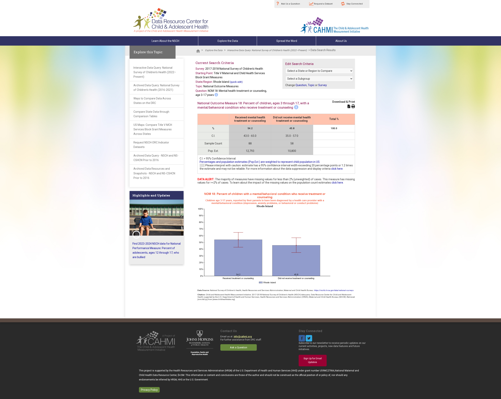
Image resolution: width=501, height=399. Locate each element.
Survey (322, 85)
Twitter (309, 338)
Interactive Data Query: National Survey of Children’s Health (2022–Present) (267, 50)
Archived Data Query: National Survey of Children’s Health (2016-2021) (156, 87)
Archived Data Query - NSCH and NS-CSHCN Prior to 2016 (155, 158)
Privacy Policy (149, 389)
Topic (311, 85)
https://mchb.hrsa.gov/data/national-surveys (334, 290)
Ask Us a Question (290, 4)
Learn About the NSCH (165, 40)
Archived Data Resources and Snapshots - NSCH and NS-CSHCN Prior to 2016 (154, 173)
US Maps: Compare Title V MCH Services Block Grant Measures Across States (152, 129)
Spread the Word (286, 40)
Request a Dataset (323, 4)
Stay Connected (354, 4)
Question (301, 85)
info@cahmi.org (243, 336)
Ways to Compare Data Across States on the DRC (152, 100)
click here (337, 168)
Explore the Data (228, 40)
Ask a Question (238, 347)
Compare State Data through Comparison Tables (151, 114)
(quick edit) (236, 81)
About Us (341, 40)
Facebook (302, 338)
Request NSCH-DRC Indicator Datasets (151, 145)
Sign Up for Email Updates (313, 360)
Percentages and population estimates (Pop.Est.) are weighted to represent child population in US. (260, 161)
